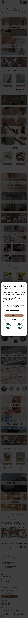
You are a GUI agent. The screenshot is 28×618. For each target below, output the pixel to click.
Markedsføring (20, 325)
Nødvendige (8, 325)
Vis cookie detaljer (7, 332)
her (19, 305)
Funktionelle (8, 329)
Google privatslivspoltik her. (12, 310)
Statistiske (19, 329)
